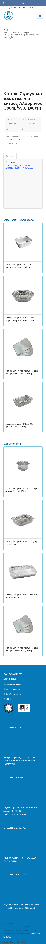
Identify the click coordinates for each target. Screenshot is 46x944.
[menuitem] (23, 7)
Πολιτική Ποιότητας (12, 689)
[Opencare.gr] (19, 16)
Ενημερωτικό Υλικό (12, 684)
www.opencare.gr (8, 927)
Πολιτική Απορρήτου (12, 694)
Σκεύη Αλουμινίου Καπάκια (15, 140)
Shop (5, 29)
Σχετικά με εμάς (10, 679)
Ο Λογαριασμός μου (25, 8)
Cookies (7, 699)
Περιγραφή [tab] (10, 156)
